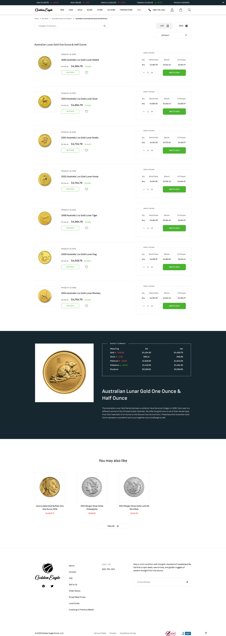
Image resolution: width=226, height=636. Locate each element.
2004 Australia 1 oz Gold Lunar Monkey (80, 293)
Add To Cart (174, 72)
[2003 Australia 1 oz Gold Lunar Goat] (48, 102)
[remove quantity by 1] (144, 72)
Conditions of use (128, 633)
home (37, 19)
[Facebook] (43, 586)
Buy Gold (45, 19)
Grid (181, 26)
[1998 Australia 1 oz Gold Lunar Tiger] (48, 218)
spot (145, 567)
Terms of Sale (100, 633)
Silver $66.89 (79, 2)
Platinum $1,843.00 (113, 2)
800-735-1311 (108, 569)
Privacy (113, 633)
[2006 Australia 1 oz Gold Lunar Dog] (48, 257)
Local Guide (74, 603)
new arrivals (158, 567)
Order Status (74, 591)
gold (163, 564)
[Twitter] (52, 586)
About (71, 566)
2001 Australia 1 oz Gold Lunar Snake (79, 137)
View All (111, 526)
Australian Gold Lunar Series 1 (62, 19)
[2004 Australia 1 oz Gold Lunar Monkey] (48, 296)
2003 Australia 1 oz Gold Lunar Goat (79, 98)
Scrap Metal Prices (77, 597)
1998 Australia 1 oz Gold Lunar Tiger (79, 215)
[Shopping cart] (180, 10)
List (162, 26)
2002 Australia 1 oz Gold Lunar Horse (79, 176)
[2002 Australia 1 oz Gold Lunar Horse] (48, 180)
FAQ (70, 578)
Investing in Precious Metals (81, 610)
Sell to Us (73, 584)
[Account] (172, 10)
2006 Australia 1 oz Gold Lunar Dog (79, 254)
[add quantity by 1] (152, 72)
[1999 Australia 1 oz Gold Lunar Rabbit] (48, 63)
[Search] (189, 10)
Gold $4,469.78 (48, 2)
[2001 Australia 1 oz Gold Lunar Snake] (48, 141)
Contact (72, 572)
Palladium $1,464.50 (149, 2)
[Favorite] (86, 72)
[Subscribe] (187, 582)
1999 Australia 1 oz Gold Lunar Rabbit (80, 60)
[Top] (206, 633)
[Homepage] (44, 10)
